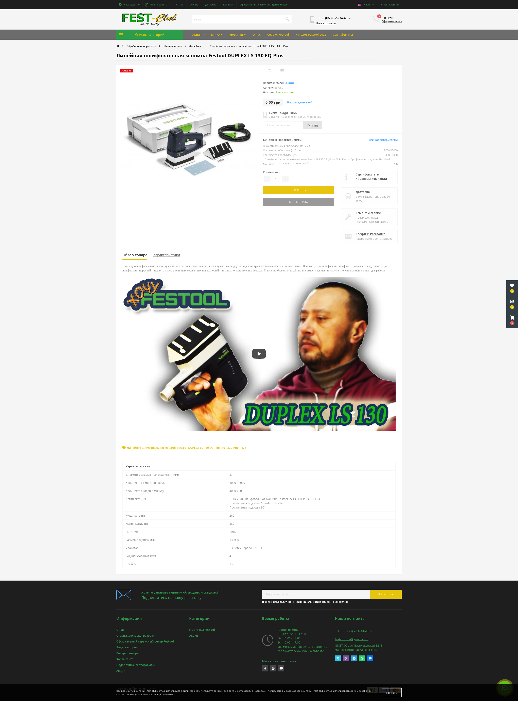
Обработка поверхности (141, 46)
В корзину (275, 190)
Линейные (195, 46)
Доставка (210, 4)
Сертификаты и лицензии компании (371, 176)
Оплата (194, 4)
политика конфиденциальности (299, 601)
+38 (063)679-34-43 (347, 623)
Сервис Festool (278, 34)
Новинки (236, 34)
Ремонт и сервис (368, 213)
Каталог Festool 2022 (311, 34)
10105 (226, 448)
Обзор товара (134, 254)
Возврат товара (127, 653)
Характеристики (166, 255)
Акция (197, 34)
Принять (391, 693)
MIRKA (215, 34)
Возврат (228, 4)
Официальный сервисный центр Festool (264, 4)
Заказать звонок (326, 23)
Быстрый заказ (276, 202)
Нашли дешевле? (299, 102)
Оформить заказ (392, 21)
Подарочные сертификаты (135, 665)
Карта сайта (124, 659)
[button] (129, 4)
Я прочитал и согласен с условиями (306, 601)
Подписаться (386, 594)
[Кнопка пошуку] (287, 19)
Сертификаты (343, 34)
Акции (120, 671)
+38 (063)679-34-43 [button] (353, 631)
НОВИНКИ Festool (202, 630)
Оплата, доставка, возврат (135, 635)
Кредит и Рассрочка (370, 234)
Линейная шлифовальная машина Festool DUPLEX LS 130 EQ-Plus (173, 448)
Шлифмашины (172, 46)
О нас (179, 4)
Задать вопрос (126, 647)
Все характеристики (383, 140)
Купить (312, 125)
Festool (288, 83)
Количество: (271, 172)
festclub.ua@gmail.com (351, 639)
